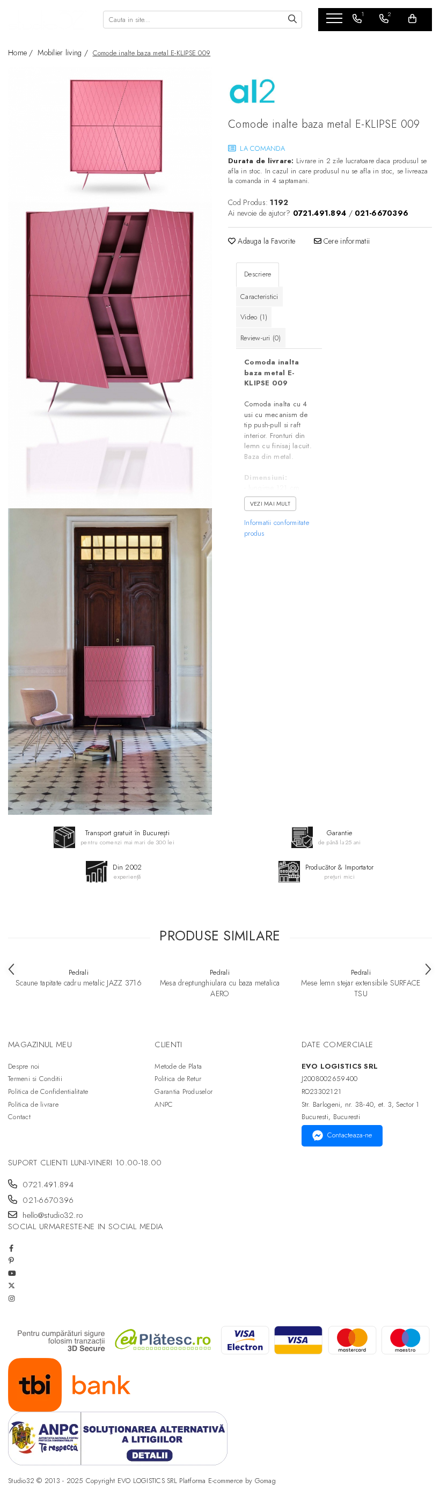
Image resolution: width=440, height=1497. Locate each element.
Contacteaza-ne (349, 1135)
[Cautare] (292, 19)
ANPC (164, 1104)
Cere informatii (345, 241)
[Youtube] (11, 1273)
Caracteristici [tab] (259, 296)
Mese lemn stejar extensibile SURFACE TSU (360, 988)
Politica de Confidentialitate (48, 1091)
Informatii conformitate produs (276, 527)
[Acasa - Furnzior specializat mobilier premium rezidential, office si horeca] (47, 19)
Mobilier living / (64, 52)
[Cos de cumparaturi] (412, 19)
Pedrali (79, 972)
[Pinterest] (11, 1260)
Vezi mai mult (270, 503)
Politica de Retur (178, 1079)
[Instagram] (11, 1299)
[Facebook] (11, 1248)
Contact (19, 1117)
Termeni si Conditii (35, 1079)
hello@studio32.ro (51, 1215)
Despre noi (24, 1066)
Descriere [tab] (257, 274)
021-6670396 (47, 1200)
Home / (21, 52)
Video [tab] (253, 317)
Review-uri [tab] (260, 338)
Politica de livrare (33, 1104)
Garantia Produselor (183, 1091)
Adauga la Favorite (265, 241)
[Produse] (335, 21)
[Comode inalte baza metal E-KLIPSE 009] (110, 134)
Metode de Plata (178, 1066)
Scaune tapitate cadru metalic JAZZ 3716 (79, 982)
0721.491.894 (47, 1185)
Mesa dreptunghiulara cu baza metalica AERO (220, 988)
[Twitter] (11, 1286)
